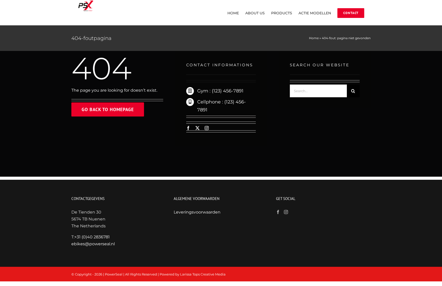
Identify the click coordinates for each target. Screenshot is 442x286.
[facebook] (188, 128)
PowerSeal (114, 274)
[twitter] (197, 128)
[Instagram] (286, 212)
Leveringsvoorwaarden (197, 212)
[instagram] (207, 128)
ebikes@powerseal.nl (93, 243)
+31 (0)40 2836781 (92, 237)
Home (314, 38)
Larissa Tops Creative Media (203, 274)
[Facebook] (278, 212)
